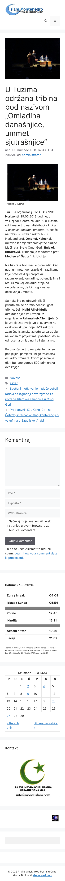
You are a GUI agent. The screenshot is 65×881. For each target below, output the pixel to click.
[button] (45, 21)
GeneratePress (42, 875)
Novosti (15, 378)
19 (53, 701)
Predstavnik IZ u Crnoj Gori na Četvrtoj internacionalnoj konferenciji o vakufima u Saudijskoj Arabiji (32, 415)
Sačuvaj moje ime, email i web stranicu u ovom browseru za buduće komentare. (30, 526)
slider (14, 383)
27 (8, 716)
